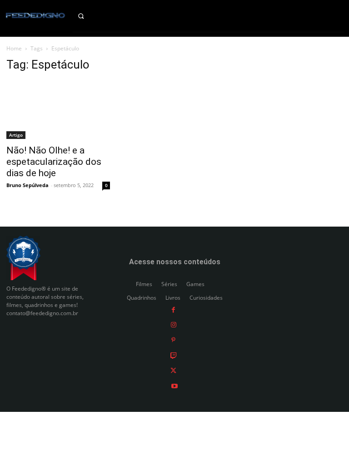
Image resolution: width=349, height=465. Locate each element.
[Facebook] (173, 309)
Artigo (16, 135)
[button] (87, 16)
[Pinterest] (173, 340)
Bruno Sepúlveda (27, 185)
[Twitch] (173, 355)
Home (14, 48)
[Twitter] (173, 370)
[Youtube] (174, 385)
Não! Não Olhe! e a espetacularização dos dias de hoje (53, 161)
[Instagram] (173, 324)
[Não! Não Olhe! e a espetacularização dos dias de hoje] (58, 110)
